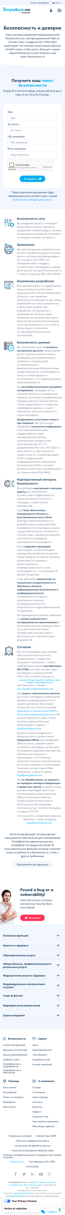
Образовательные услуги (19, 955)
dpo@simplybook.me (29, 728)
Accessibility (32, 1166)
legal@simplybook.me (29, 775)
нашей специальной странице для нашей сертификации (39, 681)
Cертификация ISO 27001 (42, 1161)
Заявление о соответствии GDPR (36, 711)
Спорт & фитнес (13, 995)
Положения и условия (20, 1135)
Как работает (10, 1092)
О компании (38, 1092)
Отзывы (36, 1087)
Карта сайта (9, 1106)
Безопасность (17, 1161)
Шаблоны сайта (11, 1059)
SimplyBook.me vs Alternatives (12, 1071)
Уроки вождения (14, 1015)
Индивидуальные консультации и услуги (24, 986)
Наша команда (40, 1097)
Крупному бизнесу (42, 1049)
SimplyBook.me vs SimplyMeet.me (12, 1065)
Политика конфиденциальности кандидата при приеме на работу (32, 1156)
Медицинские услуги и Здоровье (24, 975)
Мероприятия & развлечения (21, 1005)
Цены (35, 1045)
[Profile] (51, 10)
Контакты (34, 917)
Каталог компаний (42, 1064)
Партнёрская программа (45, 1121)
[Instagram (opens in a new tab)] (49, 1174)
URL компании (16, 136)
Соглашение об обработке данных (32, 1145)
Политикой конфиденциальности (32, 199)
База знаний (9, 1087)
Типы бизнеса (39, 1054)
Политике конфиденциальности (36, 714)
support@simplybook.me (23, 1193)
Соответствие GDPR (46, 1135)
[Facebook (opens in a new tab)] (15, 1174)
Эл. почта (13, 124)
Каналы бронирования (15, 1054)
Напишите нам (40, 1116)
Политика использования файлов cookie (33, 1150)
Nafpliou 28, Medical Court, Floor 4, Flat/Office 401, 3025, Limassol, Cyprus (32, 1183)
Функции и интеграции (15, 1049)
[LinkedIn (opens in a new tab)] (32, 1174)
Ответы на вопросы (13, 1097)
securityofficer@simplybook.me (35, 689)
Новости (36, 1111)
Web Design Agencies (43, 1126)
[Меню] (59, 10)
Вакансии (37, 1106)
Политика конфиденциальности (32, 1140)
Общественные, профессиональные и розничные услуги (27, 965)
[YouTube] (41, 1174)
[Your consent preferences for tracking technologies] (60, 1210)
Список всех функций (14, 1045)
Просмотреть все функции (32, 864)
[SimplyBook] (16, 10)
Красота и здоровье (15, 945)
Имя (10, 112)
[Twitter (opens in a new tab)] (24, 1174)
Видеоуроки (9, 1102)
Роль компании (17, 148)
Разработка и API (41, 1059)
